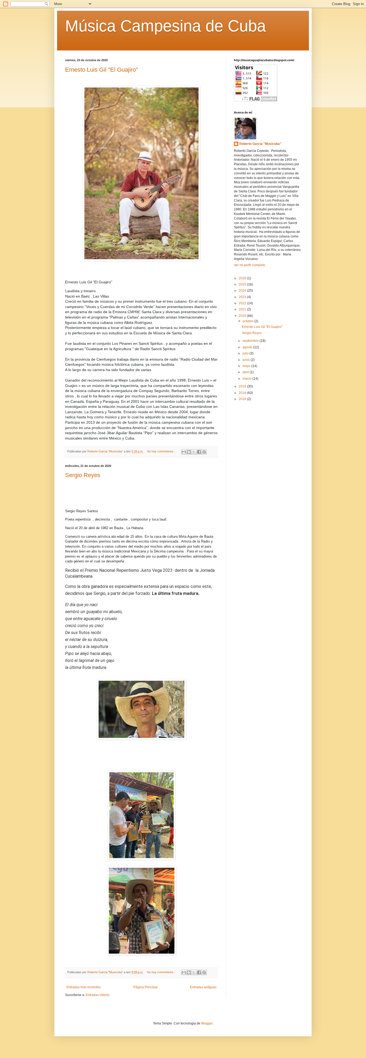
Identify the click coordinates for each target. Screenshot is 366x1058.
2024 (243, 290)
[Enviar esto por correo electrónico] (183, 452)
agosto (247, 347)
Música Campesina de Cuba (165, 26)
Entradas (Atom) (97, 995)
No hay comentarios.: (161, 451)
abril (246, 372)
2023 (243, 297)
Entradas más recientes (83, 987)
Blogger (206, 1023)
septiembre (251, 341)
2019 (243, 386)
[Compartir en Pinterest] (204, 452)
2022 (243, 303)
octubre (248, 321)
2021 (243, 309)
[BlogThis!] (189, 452)
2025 (243, 284)
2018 (243, 393)
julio (245, 353)
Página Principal (145, 987)
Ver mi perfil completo (249, 265)
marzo (247, 378)
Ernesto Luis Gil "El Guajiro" (101, 69)
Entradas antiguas (203, 987)
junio (246, 360)
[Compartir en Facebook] (199, 452)
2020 (243, 316)
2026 (243, 278)
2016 (243, 399)
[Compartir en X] (194, 452)
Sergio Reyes (82, 475)
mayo (246, 366)
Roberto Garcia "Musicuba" (260, 144)
